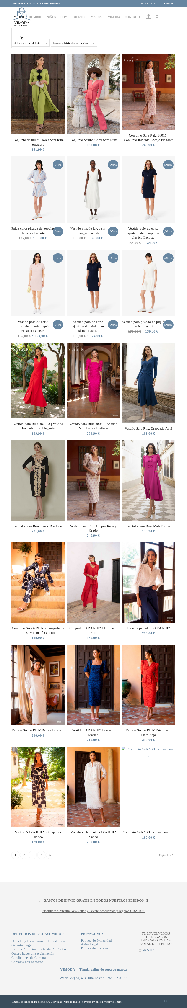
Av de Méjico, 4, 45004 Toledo (82, 978)
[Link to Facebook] (172, 1001)
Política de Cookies (94, 948)
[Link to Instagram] (165, 1001)
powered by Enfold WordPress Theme (102, 1001)
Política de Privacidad (96, 940)
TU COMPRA (168, 3)
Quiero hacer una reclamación (32, 953)
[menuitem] (148, 3)
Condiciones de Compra (28, 957)
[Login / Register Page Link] (148, 17)
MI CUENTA (148, 3)
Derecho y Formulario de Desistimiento (39, 941)
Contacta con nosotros (27, 962)
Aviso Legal (89, 944)
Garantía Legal (21, 945)
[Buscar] (157, 17)
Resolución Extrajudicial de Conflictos (38, 949)
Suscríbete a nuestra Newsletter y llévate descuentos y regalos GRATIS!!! (93, 911)
